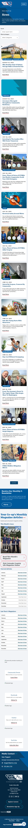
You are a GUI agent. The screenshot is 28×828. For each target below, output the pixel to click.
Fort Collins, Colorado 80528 (14, 790)
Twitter (14, 717)
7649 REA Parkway (14, 788)
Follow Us (14, 700)
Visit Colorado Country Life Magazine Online (12, 564)
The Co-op (8, 11)
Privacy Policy (12, 820)
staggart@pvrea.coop (10, 763)
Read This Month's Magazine (10, 558)
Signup (6, 504)
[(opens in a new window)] (10, 796)
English (17, 824)
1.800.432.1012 (14, 791)
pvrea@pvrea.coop (14, 793)
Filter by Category (5, 34)
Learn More (14, 677)
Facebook (14, 695)
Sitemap (18, 820)
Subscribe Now (14, 745)
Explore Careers (13, 802)
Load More (14, 482)
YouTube (14, 740)
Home (3, 11)
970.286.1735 (8, 766)
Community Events (14, 672)
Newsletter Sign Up (13, 807)
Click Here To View (22, 572)
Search (2, 28)
